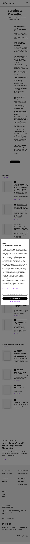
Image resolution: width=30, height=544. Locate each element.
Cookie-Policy (16, 288)
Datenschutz (9, 288)
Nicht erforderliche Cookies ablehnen (15, 294)
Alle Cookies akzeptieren (15, 298)
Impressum (4, 288)
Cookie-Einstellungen (15, 301)
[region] (15, 272)
